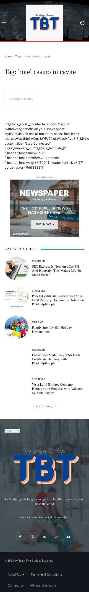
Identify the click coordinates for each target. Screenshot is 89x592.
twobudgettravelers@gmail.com (44, 521)
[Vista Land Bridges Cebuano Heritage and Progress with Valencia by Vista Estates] (17, 386)
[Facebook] (20, 536)
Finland (37, 322)
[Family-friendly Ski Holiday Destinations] (17, 327)
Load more (43, 406)
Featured (38, 261)
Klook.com (12, 431)
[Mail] (44, 536)
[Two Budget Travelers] (44, 466)
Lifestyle (38, 291)
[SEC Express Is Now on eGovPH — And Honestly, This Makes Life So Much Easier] (17, 268)
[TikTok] (56, 536)
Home (8, 56)
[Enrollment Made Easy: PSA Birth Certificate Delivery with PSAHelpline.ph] (17, 357)
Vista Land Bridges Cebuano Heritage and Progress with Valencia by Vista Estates (57, 389)
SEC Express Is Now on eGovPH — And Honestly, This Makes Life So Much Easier (57, 271)
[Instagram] (32, 536)
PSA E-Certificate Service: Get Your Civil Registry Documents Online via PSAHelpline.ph (58, 300)
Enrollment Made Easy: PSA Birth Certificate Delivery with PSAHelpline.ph (56, 359)
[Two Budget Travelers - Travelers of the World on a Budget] (44, 23)
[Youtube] (68, 536)
